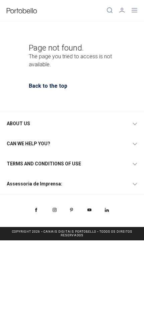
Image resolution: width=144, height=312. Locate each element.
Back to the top (48, 86)
